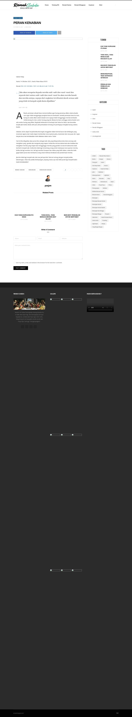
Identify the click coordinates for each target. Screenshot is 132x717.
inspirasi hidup (104, 169)
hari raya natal (96, 165)
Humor (106, 165)
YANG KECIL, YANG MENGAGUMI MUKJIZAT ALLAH (48, 217)
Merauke (101, 178)
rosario (107, 214)
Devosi (108, 159)
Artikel (94, 156)
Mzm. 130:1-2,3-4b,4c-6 (36, 86)
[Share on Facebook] (69, 169)
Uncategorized (96, 136)
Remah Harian (66, 5)
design (101, 159)
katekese (101, 172)
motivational (104, 181)
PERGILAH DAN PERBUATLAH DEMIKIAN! (106, 86)
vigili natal (95, 223)
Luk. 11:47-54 (49, 86)
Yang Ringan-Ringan (97, 227)
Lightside (106, 175)
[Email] (78, 169)
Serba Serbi (95, 132)
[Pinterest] (75, 169)
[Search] (117, 5)
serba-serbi (95, 220)
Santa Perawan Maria (106, 217)
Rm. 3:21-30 (25, 86)
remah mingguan (108, 194)
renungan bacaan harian (98, 201)
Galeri (94, 110)
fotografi (94, 162)
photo (110, 185)
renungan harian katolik (98, 207)
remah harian (20, 169)
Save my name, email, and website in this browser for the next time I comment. (39, 262)
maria (93, 178)
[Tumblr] (81, 169)
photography (95, 188)
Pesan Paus (102, 185)
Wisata (103, 223)
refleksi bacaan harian (98, 191)
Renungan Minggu (96, 214)
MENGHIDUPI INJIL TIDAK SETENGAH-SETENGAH (107, 76)
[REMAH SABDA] (26, 5)
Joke (93, 172)
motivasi (94, 181)
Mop (109, 178)
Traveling (104, 220)
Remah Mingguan (79, 5)
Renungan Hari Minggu (98, 211)
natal (112, 181)
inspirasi (94, 169)
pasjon (48, 185)
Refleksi (105, 188)
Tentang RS (55, 5)
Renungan (32, 169)
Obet (100, 5)
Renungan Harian (46, 169)
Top (117, 713)
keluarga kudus (96, 175)
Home (47, 5)
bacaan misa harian (105, 156)
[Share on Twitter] (72, 169)
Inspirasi (91, 5)
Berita (93, 159)
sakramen (94, 217)
